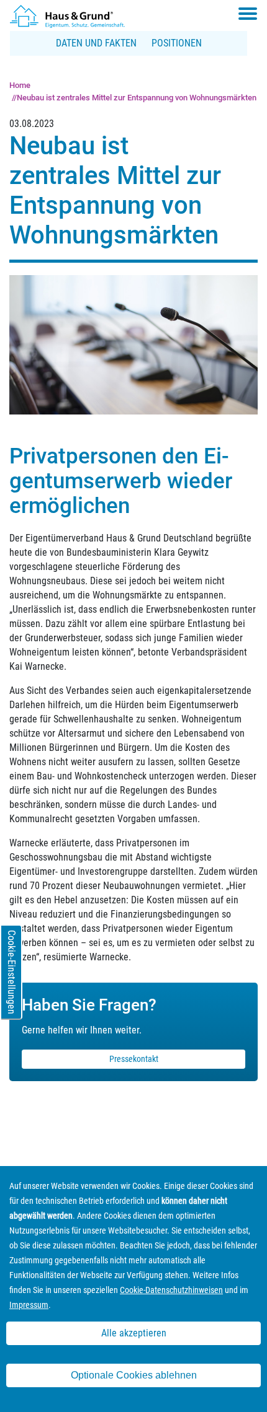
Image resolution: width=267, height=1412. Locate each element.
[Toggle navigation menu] (247, 13)
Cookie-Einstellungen (11, 972)
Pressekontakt (133, 1059)
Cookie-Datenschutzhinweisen (171, 1290)
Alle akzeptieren (133, 1333)
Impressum (28, 1305)
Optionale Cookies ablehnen (134, 1375)
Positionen (177, 43)
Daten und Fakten (96, 43)
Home (19, 85)
